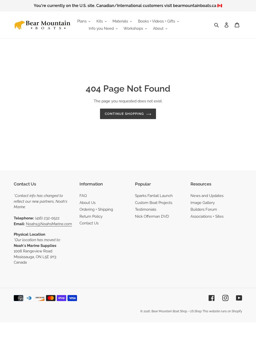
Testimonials (145, 209)
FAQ (83, 195)
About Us (88, 202)
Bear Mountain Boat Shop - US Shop (177, 311)
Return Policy (91, 216)
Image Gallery (202, 202)
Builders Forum (203, 209)
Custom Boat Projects (153, 202)
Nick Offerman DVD (152, 216)
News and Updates (207, 195)
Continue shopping (124, 114)
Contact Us (89, 223)
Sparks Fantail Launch (154, 195)
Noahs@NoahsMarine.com (49, 224)
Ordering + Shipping (96, 209)
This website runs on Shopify (222, 311)
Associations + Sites (207, 216)
